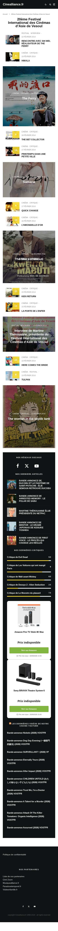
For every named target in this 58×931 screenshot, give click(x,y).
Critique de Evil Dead (17, 557)
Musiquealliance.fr (11, 883)
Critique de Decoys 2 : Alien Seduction (26, 585)
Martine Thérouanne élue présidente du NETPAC (35, 512)
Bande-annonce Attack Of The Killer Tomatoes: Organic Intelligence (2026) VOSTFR (25, 816)
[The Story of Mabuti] (29, 257)
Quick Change (30, 210)
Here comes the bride (35, 365)
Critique (34, 53)
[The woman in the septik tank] (29, 416)
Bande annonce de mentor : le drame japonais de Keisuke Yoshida (31, 526)
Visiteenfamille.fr (10, 889)
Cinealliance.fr (13, 4)
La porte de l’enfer (33, 311)
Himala (26, 60)
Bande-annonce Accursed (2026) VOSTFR (27, 827)
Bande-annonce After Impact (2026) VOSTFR (29, 771)
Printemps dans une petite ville (34, 155)
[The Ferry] (29, 96)
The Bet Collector (33, 139)
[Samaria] (29, 179)
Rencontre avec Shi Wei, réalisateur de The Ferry (36, 43)
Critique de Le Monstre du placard (24, 593)
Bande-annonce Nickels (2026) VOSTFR (26, 733)
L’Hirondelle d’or (32, 225)
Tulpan (26, 379)
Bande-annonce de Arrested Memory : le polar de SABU (32, 498)
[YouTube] (35, 906)
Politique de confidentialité (14, 854)
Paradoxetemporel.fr (12, 886)
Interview (35, 33)
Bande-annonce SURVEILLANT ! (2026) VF (28, 752)
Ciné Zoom (8, 880)
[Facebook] (23, 906)
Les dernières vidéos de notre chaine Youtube (30, 725)
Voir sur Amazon (29, 650)
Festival (25, 33)
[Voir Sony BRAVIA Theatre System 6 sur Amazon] (29, 674)
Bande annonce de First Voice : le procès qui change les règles (33, 540)
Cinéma (25, 53)
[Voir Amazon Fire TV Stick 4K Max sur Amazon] (29, 615)
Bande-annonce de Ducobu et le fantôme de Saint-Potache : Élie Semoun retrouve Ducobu (35, 484)
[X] (29, 906)
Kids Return (29, 296)
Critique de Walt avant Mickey (21, 576)
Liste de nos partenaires (13, 876)
